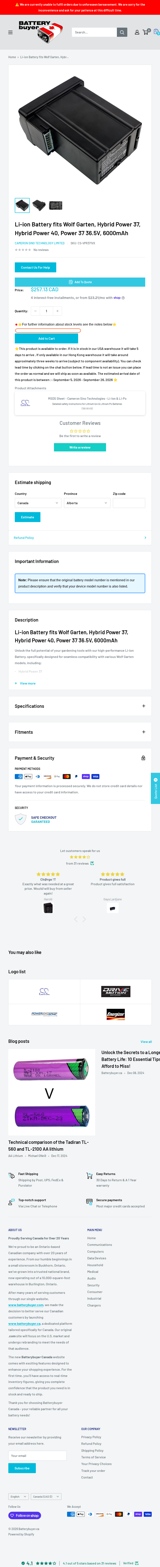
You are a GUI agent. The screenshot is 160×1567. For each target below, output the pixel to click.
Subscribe (22, 1468)
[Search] (122, 32)
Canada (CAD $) (42, 1496)
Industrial (94, 1298)
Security (93, 1285)
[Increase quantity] (57, 311)
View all (146, 1041)
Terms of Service (93, 1457)
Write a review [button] (80, 447)
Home (12, 57)
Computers (95, 1251)
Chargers (94, 1305)
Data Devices (96, 1258)
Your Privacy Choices (96, 1464)
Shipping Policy (92, 1450)
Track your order (93, 1470)
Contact (87, 1477)
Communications (99, 1244)
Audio (91, 1278)
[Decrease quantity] (35, 311)
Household (95, 1265)
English (15, 1496)
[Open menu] (10, 32)
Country (21, 493)
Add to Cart (46, 338)
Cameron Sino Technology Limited (40, 243)
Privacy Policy (91, 1437)
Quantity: (21, 311)
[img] (79, 857)
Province (70, 493)
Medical (92, 1271)
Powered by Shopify (21, 1534)
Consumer (94, 1292)
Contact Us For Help (35, 267)
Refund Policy (24, 538)
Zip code (119, 493)
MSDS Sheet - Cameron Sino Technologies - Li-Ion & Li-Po (87, 398)
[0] (145, 32)
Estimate (27, 517)
